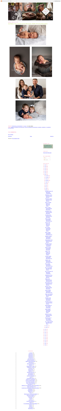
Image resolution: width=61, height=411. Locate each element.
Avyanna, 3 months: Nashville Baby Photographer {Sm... (48, 257)
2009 (45, 343)
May (46, 186)
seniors (30, 397)
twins (30, 406)
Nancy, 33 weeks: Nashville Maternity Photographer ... (48, 208)
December (47, 175)
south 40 (31, 400)
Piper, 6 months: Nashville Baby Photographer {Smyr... (49, 265)
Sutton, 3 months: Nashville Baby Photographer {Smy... (48, 233)
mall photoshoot (30, 383)
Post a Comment (10, 134)
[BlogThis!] (29, 126)
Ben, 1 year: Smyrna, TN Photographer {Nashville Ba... (49, 272)
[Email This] (28, 126)
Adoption (30, 357)
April (46, 188)
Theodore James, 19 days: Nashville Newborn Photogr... (48, 319)
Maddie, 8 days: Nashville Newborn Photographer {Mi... (48, 280)
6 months (30, 355)
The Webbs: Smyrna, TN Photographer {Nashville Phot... (49, 192)
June (46, 185)
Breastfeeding (30, 363)
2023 (45, 168)
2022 (45, 169)
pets (30, 392)
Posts (45, 157)
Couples (31, 368)
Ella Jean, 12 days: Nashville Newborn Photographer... (48, 287)
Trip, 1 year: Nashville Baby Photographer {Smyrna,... (48, 268)
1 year (30, 352)
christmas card (30, 366)
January (46, 327)
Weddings (30, 408)
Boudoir (31, 362)
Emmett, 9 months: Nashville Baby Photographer (48, 248)
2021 (45, 171)
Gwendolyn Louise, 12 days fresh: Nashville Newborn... (48, 302)
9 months (30, 356)
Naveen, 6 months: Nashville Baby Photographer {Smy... (48, 291)
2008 (45, 344)
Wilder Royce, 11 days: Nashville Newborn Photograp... (48, 196)
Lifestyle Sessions (30, 379)
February (46, 325)
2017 (45, 330)
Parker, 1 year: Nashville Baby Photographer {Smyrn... (49, 295)
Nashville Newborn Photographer (31, 127)
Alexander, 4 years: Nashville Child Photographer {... (48, 299)
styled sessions (31, 401)
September (47, 180)
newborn (40, 127)
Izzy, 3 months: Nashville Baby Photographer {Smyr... (49, 322)
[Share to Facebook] (31, 126)
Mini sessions (30, 386)
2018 (45, 329)
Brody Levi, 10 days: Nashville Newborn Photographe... (48, 315)
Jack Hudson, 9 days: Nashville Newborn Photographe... (48, 212)
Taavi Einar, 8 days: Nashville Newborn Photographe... (48, 216)
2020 (45, 172)
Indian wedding (31, 375)
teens (30, 402)
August (46, 181)
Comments (46, 159)
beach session (30, 360)
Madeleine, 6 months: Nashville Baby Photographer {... (48, 237)
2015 (45, 333)
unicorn (31, 407)
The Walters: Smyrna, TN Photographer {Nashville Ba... (48, 244)
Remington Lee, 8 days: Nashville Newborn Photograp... (48, 276)
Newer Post (10, 136)
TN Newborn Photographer (30, 403)
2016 (45, 332)
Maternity (30, 384)
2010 (45, 341)
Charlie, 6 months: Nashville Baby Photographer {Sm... (48, 220)
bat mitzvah (31, 358)
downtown (30, 369)
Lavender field (30, 378)
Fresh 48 (31, 370)
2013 (45, 337)
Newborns (44, 127)
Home (31, 136)
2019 (45, 174)
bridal (30, 364)
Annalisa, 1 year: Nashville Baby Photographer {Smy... (48, 261)
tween (30, 404)
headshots (30, 374)
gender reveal (31, 372)
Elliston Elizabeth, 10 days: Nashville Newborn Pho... (48, 306)
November (47, 177)
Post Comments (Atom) (15, 138)
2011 (45, 340)
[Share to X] (30, 126)
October (46, 178)
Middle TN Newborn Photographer (17, 127)
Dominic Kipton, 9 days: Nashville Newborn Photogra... (49, 241)
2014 (45, 335)
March (46, 189)
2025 (45, 164)
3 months (30, 354)
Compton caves (31, 367)
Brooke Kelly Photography (47, 152)
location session (30, 381)
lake (31, 377)
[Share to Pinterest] (32, 126)
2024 (45, 166)
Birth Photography (30, 361)
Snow (30, 398)
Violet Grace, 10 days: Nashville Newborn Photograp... (48, 199)
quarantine (31, 396)
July (46, 183)
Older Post (51, 136)
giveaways (30, 373)
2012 (45, 338)
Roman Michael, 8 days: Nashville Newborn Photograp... (49, 283)
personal (30, 391)
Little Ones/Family (30, 380)
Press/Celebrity (31, 395)
